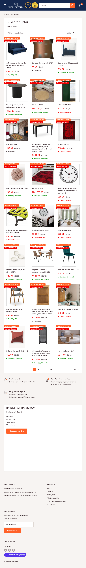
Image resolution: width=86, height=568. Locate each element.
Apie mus (50, 488)
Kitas (74, 369)
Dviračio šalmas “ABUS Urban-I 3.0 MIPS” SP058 (17, 231)
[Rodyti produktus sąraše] (78, 33)
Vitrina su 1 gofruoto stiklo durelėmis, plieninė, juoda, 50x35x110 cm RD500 (41, 353)
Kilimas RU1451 (12, 144)
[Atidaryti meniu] (5, 5)
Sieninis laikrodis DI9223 (40, 230)
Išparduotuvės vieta (17, 431)
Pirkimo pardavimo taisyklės (56, 501)
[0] (80, 5)
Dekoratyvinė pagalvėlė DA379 (42, 63)
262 (50, 369)
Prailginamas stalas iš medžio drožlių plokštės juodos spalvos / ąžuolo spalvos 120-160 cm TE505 (42, 147)
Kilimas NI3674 (37, 105)
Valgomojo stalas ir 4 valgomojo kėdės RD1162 (41, 271)
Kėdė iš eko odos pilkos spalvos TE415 (14, 310)
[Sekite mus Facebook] (5, 550)
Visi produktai (15, 14)
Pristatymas (51, 495)
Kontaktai (50, 491)
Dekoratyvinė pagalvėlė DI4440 (17, 351)
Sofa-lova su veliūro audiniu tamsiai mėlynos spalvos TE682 (16, 65)
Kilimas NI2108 (37, 188)
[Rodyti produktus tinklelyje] (74, 33)
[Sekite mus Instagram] (9, 550)
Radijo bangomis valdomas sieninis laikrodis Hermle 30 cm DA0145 (67, 191)
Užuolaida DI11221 (64, 105)
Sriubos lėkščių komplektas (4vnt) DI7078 (15, 271)
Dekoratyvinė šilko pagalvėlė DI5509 (68, 64)
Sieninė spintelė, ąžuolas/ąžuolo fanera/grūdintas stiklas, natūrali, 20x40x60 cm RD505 (43, 311)
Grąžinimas (51, 504)
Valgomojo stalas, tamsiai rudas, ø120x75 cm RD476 (15, 106)
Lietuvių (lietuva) (10, 541)
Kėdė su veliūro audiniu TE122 (68, 270)
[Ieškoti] (72, 5)
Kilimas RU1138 (63, 144)
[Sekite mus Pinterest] (13, 550)
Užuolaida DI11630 (64, 230)
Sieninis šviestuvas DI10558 (68, 309)
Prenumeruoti (12, 531)
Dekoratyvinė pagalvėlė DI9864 (17, 188)
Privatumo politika (53, 498)
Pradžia (6, 14)
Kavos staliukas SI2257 (66, 351)
